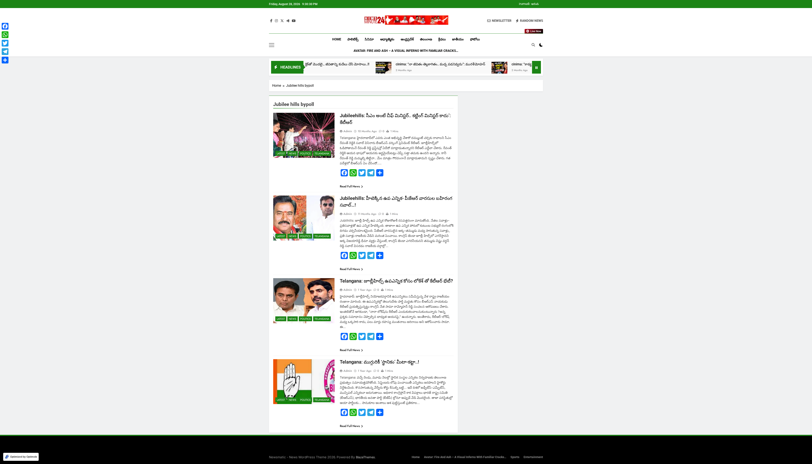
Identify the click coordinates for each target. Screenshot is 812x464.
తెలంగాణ (426, 39)
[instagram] (276, 20)
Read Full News (350, 186)
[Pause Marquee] (536, 67)
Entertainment (533, 457)
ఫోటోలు (475, 39)
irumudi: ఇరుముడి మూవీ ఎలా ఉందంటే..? (531, 4)
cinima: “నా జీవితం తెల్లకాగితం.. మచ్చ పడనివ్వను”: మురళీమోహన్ (408, 64)
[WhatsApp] (5, 34)
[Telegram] (5, 51)
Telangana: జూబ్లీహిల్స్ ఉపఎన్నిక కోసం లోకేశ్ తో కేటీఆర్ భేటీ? (396, 281)
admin (347, 131)
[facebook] (271, 20)
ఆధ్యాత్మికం (387, 39)
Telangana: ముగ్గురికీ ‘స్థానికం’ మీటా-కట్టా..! (379, 362)
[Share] (5, 60)
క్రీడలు (442, 39)
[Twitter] (5, 43)
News (292, 153)
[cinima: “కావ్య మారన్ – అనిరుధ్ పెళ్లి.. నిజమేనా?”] (467, 70)
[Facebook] (5, 26)
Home (336, 39)
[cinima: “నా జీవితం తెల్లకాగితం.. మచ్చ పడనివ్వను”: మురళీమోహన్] (351, 70)
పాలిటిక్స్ (352, 39)
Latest (281, 153)
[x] (282, 20)
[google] (288, 20)
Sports (514, 457)
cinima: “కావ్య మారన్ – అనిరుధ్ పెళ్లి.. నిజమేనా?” (513, 64)
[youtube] (294, 20)
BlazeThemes (365, 457)
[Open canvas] (271, 45)
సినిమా (369, 39)
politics (305, 153)
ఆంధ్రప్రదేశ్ (407, 39)
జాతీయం (458, 39)
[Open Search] (533, 45)
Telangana (322, 153)
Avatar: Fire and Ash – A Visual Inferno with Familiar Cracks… (406, 51)
